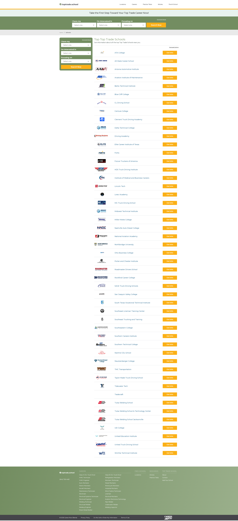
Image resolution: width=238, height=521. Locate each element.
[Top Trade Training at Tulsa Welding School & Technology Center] (102, 411)
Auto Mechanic (84, 483)
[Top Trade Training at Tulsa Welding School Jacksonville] (102, 419)
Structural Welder (84, 504)
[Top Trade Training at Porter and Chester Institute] (102, 261)
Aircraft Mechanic (84, 488)
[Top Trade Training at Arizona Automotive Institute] (102, 69)
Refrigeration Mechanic (112, 477)
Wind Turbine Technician (113, 491)
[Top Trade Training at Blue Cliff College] (102, 94)
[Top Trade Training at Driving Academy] (102, 136)
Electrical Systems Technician (88, 496)
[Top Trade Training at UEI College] (102, 428)
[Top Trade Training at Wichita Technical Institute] (103, 453)
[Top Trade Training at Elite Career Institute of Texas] (102, 144)
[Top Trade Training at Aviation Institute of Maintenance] (102, 78)
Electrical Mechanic (111, 496)
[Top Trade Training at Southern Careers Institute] (102, 336)
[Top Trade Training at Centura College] (103, 111)
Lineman (108, 494)
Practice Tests (147, 4)
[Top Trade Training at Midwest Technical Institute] (102, 211)
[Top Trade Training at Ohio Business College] (102, 253)
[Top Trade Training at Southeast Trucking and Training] (102, 319)
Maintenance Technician (87, 491)
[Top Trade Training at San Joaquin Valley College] (102, 294)
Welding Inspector (111, 507)
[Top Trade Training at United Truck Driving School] (102, 445)
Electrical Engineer (85, 499)
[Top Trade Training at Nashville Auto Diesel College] (103, 228)
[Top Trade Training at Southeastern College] (102, 328)
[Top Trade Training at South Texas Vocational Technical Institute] (102, 303)
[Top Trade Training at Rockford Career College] (102, 277)
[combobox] (84, 25)
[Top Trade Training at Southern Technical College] (103, 344)
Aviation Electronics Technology (115, 499)
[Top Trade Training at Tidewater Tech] (102, 386)
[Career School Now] (169, 518)
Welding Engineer (85, 507)
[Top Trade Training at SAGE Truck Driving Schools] (103, 286)
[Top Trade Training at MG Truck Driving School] (103, 203)
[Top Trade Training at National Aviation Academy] (102, 236)
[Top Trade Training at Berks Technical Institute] (103, 86)
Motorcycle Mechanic (112, 486)
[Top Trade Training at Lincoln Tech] (102, 186)
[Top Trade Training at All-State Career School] (102, 61)
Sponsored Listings (173, 47)
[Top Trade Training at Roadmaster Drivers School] (102, 269)
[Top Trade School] (69, 4)
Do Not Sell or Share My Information (105, 517)
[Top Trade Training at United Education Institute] (102, 436)
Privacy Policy (85, 517)
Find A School (173, 4)
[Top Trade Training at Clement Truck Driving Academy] (103, 119)
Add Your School (167, 480)
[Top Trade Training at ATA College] (103, 53)
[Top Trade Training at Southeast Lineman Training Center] (102, 311)
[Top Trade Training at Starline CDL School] (102, 353)
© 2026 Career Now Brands (68, 517)
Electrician (82, 494)
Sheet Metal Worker (85, 510)
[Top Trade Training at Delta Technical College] (102, 128)
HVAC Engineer (84, 480)
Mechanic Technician (112, 480)
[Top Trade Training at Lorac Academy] (102, 194)
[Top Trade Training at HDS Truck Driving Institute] (103, 169)
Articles (160, 4)
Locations (123, 4)
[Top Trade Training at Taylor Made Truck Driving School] (102, 378)
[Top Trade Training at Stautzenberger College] (102, 361)
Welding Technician (85, 502)
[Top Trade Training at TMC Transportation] (102, 369)
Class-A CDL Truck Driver (87, 475)
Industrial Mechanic (111, 488)
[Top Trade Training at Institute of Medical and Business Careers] (102, 178)
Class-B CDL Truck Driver (113, 475)
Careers (134, 4)
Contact (165, 477)
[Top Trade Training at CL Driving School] (103, 103)
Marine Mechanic (84, 486)
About (164, 475)
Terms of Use (125, 517)
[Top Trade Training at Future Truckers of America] (103, 161)
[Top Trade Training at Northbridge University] (102, 244)
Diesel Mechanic (110, 483)
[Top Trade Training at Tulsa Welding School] (102, 403)
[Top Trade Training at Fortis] (103, 153)
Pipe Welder (109, 502)
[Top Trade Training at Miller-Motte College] (102, 220)
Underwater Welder (111, 504)
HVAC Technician (84, 477)
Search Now (156, 25)
